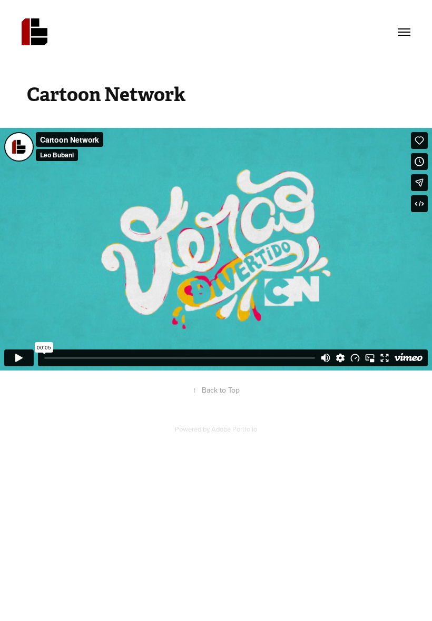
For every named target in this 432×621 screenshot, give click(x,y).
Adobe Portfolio (234, 429)
